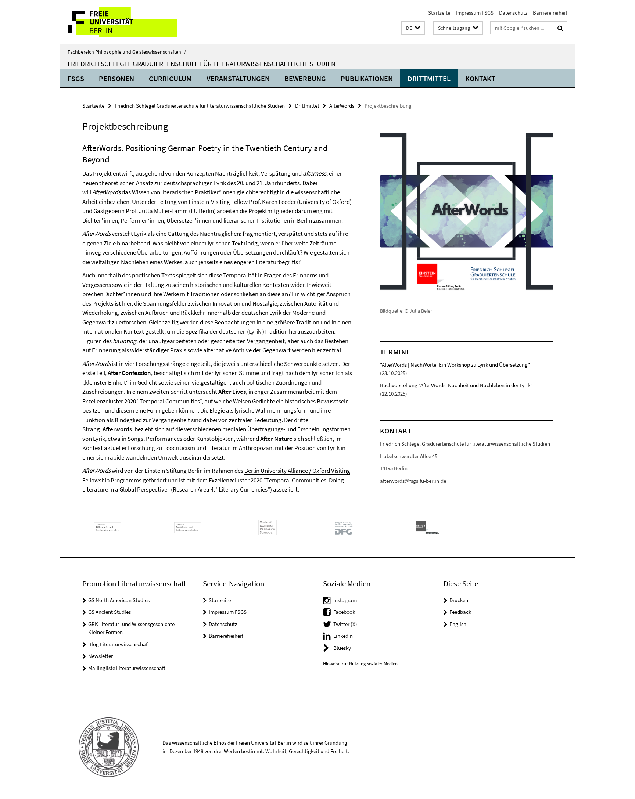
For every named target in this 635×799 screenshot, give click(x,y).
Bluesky (342, 647)
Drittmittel (429, 78)
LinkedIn (343, 635)
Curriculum (170, 78)
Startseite (439, 12)
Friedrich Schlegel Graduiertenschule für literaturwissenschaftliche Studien (202, 63)
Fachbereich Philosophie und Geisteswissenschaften (127, 51)
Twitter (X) (345, 623)
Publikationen (367, 78)
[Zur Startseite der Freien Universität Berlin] (121, 22)
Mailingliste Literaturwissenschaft (126, 668)
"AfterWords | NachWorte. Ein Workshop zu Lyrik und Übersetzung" (455, 364)
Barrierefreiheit (550, 12)
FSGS (76, 78)
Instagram (345, 600)
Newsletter (100, 655)
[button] (413, 28)
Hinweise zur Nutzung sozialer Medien (360, 664)
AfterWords (341, 105)
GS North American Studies (119, 600)
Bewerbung (305, 78)
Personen (116, 78)
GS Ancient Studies (109, 611)
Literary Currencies (243, 489)
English (457, 623)
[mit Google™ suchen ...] (560, 28)
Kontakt (480, 78)
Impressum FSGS (475, 12)
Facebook (344, 611)
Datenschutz (513, 12)
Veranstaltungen (238, 78)
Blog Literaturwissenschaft (118, 644)
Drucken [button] (458, 600)
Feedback (460, 611)
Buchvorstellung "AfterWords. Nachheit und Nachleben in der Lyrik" (456, 385)
